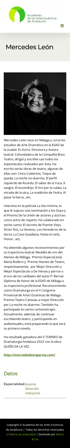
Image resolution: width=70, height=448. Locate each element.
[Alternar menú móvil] (62, 26)
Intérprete (32, 393)
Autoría (30, 384)
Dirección (32, 388)
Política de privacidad (22, 434)
